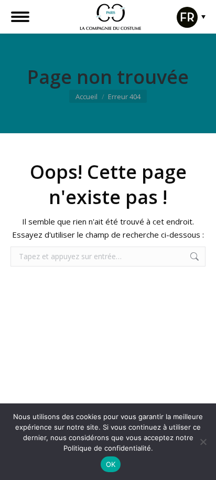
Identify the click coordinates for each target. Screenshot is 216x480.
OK (111, 464)
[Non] (203, 441)
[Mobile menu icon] (20, 16)
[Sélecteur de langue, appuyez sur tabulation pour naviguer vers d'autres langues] (188, 24)
